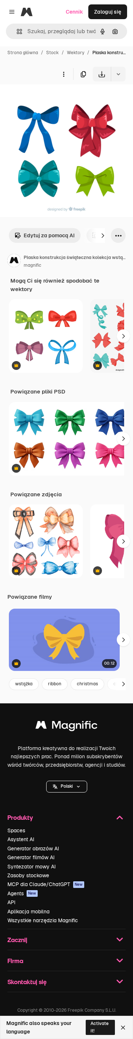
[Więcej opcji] (63, 74)
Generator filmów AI (31, 857)
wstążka (24, 684)
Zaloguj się (107, 11)
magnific (32, 265)
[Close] (123, 1027)
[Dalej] (102, 235)
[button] (66, 787)
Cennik (74, 11)
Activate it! (100, 1027)
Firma (15, 961)
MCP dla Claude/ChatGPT (45, 884)
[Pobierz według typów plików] (118, 74)
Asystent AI (20, 839)
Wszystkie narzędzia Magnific (42, 920)
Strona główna (22, 53)
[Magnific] (66, 726)
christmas (87, 684)
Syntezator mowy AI (31, 866)
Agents (21, 893)
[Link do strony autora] (14, 261)
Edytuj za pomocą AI (49, 235)
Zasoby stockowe (28, 875)
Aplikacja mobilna (28, 911)
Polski (67, 786)
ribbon (54, 684)
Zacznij (17, 940)
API (11, 902)
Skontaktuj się (27, 982)
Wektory (75, 53)
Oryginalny (51, 98)
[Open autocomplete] (16, 31)
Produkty (20, 817)
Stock (52, 53)
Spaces (16, 830)
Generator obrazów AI (33, 848)
